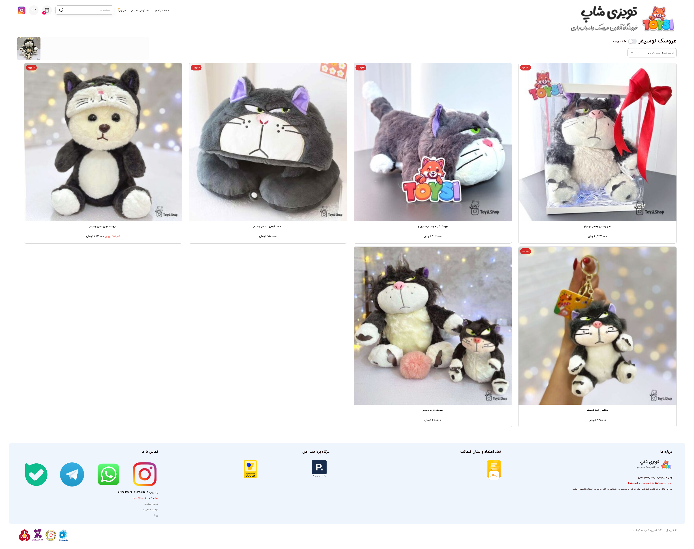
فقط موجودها (619, 41)
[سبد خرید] (47, 10)
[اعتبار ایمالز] (482, 470)
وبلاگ (155, 515)
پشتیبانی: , (138, 492)
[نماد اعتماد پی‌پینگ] (293, 468)
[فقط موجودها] (632, 41)
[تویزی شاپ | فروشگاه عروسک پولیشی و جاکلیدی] (621, 18)
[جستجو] (61, 10)
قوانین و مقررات (150, 509)
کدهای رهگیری (151, 504)
